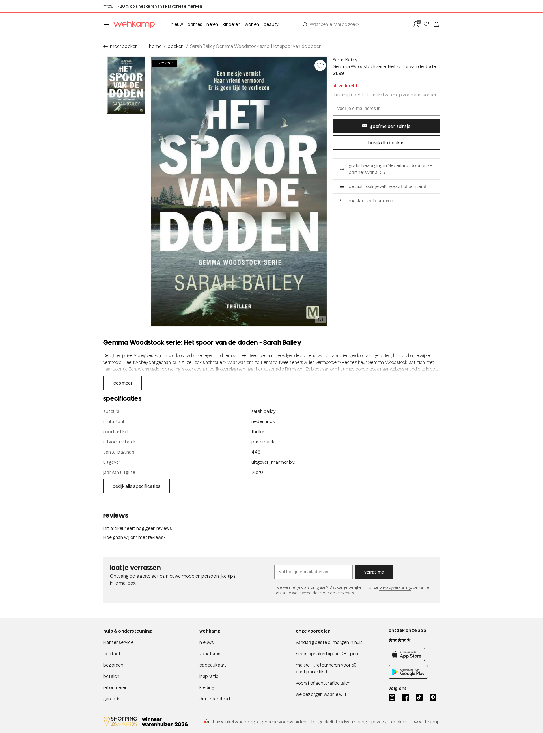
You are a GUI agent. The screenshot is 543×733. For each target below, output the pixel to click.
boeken (176, 46)
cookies (399, 722)
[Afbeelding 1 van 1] (126, 85)
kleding (206, 687)
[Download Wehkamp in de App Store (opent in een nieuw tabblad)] (408, 659)
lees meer (122, 383)
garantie (112, 699)
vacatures (209, 653)
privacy (378, 722)
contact (111, 653)
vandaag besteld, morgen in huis (329, 642)
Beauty (271, 24)
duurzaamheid (214, 699)
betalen (111, 676)
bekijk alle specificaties (136, 486)
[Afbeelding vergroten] (239, 191)
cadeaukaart (212, 665)
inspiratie (208, 676)
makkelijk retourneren (371, 200)
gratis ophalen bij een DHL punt (328, 653)
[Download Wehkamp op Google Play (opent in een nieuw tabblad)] (408, 677)
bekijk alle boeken (386, 142)
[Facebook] (405, 697)
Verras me (374, 572)
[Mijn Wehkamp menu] (417, 24)
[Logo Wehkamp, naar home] (132, 24)
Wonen (252, 24)
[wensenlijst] (428, 24)
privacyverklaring (395, 587)
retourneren (115, 687)
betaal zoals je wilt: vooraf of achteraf (387, 186)
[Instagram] (392, 697)
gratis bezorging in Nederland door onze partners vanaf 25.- (390, 169)
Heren (212, 24)
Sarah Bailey (345, 59)
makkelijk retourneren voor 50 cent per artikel (326, 668)
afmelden (311, 593)
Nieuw (177, 24)
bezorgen (113, 665)
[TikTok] (419, 697)
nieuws (206, 642)
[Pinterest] (433, 697)
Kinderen (231, 24)
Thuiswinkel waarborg (233, 722)
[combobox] (354, 24)
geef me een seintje (390, 126)
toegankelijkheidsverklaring (339, 722)
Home (155, 46)
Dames (195, 24)
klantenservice (118, 642)
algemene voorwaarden (281, 722)
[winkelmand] (436, 24)
